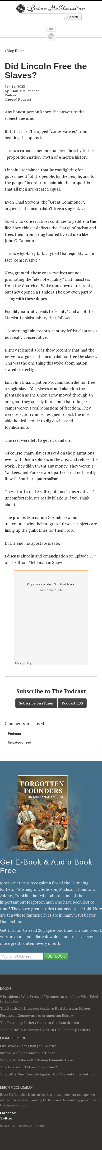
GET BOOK (56, 956)
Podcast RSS (72, 703)
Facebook (8, 1112)
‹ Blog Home (14, 50)
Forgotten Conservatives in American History (37, 1015)
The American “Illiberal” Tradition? (28, 1067)
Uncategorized (19, 742)
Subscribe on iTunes (36, 703)
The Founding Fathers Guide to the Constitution (39, 1022)
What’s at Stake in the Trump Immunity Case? (37, 1060)
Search (72, 16)
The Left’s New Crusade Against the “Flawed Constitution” (47, 1074)
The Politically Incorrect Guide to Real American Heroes (45, 1008)
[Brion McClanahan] (51, 8)
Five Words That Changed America (28, 1045)
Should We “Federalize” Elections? (27, 1053)
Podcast (11, 95)
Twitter (6, 1118)
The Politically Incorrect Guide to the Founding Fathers (45, 1029)
